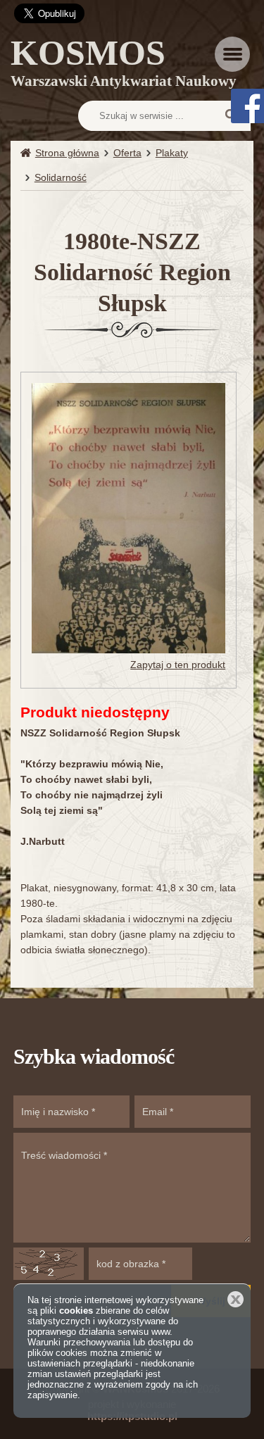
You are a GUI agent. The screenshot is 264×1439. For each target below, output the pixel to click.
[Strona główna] (27, 153)
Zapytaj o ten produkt (177, 664)
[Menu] (232, 54)
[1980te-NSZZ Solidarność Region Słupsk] (128, 517)
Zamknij (235, 1299)
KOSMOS (124, 65)
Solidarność (60, 177)
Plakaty (172, 152)
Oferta (127, 152)
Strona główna (67, 152)
